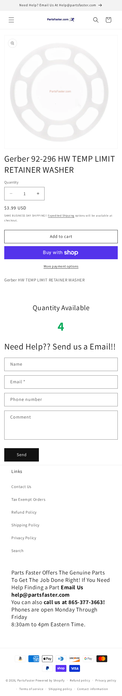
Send (22, 454)
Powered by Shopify (50, 680)
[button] (11, 20)
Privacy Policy (23, 537)
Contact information (92, 689)
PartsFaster (26, 680)
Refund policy (80, 680)
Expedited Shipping (61, 215)
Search (17, 550)
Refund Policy (24, 512)
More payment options (61, 266)
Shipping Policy (25, 525)
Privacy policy (105, 680)
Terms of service (31, 689)
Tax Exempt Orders (28, 499)
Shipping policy (60, 689)
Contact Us (21, 486)
